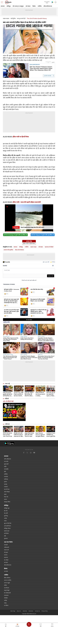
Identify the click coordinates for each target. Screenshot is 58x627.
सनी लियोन (6, 533)
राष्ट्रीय (5, 466)
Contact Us (37, 611)
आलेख (5, 518)
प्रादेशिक (6, 474)
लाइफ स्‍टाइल (6, 18)
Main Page (12, 611)
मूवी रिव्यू (6, 515)
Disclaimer (31, 611)
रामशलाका (6, 595)
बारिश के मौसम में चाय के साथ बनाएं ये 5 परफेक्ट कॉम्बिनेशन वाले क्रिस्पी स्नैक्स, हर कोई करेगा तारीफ (40, 394)
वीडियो (7, 399)
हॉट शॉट (6, 510)
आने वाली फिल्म (7, 526)
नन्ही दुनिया (13, 18)
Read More (16, 227)
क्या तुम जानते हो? (21, 18)
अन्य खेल (6, 571)
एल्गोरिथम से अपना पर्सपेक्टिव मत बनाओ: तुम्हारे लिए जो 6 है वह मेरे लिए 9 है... (51, 434)
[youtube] (30, 452)
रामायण (5, 555)
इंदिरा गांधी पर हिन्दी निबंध (21, 137)
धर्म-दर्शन (6, 562)
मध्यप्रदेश (6, 476)
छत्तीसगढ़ (6, 479)
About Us (19, 611)
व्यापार (5, 499)
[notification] (55, 2)
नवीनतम (7, 424)
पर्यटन (5, 520)
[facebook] (23, 452)
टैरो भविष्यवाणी (7, 593)
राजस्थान (6, 486)
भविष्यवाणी (6, 547)
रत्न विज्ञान (6, 605)
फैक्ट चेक (6, 496)
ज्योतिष (39, 6)
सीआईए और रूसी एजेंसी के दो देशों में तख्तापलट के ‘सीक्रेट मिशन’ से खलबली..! (18, 434)
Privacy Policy (45, 611)
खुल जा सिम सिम (7, 523)
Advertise (25, 611)
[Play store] (52, 2)
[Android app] (9, 443)
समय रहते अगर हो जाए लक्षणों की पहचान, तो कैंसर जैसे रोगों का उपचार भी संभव (51, 394)
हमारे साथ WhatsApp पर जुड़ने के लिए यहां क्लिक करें (15, 235)
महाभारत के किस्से (49, 247)
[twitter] (27, 452)
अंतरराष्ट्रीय (6, 469)
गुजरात (5, 481)
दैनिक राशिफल (7, 577)
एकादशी (6, 544)
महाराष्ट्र (5, 484)
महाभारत (6, 557)
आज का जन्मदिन (7, 580)
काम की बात (6, 489)
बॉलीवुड (9, 6)
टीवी (5, 536)
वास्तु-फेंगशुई (6, 590)
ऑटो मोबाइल (7, 491)
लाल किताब (6, 587)
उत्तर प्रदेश (6, 461)
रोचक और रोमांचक (19, 250)
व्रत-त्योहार (6, 560)
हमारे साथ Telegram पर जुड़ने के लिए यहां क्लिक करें (42, 235)
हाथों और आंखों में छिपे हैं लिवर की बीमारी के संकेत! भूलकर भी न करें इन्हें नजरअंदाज (29, 394)
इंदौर (5, 471)
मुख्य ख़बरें (6, 464)
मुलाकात (6, 538)
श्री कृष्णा (6, 552)
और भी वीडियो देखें (8, 401)
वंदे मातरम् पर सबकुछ (18, 6)
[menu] (2, 2)
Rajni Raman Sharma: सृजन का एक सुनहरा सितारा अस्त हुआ (40, 434)
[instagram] (34, 452)
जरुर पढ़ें (7, 384)
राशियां (5, 585)
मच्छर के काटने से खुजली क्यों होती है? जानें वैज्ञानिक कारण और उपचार (7, 394)
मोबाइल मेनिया (7, 502)
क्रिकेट (34, 6)
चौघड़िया (6, 598)
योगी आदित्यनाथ (7, 459)
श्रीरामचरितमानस (48, 6)
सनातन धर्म (6, 550)
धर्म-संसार (28, 6)
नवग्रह (5, 603)
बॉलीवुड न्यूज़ (6, 508)
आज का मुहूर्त (7, 582)
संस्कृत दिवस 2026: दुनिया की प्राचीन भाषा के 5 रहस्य (29, 434)
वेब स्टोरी (6, 513)
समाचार (3, 6)
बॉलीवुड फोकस (7, 528)
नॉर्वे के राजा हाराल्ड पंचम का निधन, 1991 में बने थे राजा (7, 434)
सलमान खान (6, 531)
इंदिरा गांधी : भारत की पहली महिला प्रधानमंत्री (27, 202)
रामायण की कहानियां (8, 250)
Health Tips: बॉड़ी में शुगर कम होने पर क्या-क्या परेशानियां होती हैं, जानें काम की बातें (19, 394)
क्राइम (5, 494)
